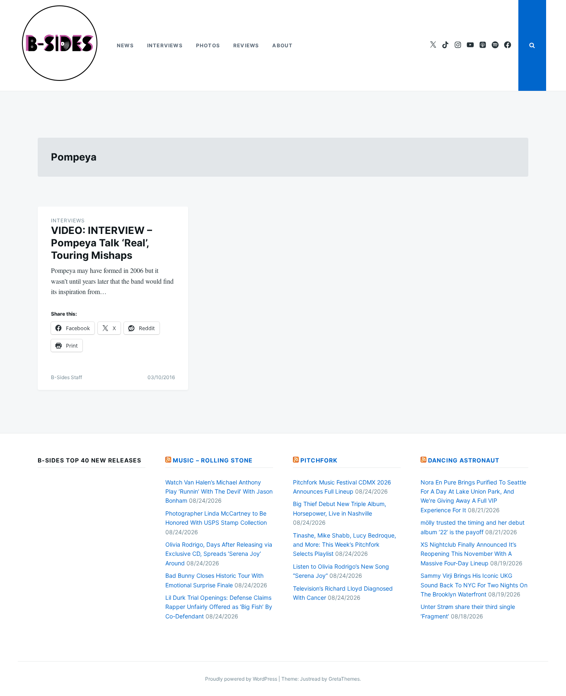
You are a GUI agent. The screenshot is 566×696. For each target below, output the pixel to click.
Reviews (246, 45)
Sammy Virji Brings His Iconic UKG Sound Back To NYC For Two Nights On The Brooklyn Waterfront (474, 585)
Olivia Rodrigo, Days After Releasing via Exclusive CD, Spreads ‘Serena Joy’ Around (218, 554)
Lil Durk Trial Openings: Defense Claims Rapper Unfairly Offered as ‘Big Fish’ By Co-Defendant (218, 607)
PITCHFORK (319, 460)
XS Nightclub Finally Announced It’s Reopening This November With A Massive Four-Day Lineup (468, 554)
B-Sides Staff (66, 377)
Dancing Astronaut (463, 460)
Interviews (165, 45)
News (125, 45)
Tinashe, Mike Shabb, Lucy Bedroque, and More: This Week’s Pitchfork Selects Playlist (344, 544)
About (282, 45)
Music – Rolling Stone (213, 460)
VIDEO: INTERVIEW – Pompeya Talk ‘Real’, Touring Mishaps (101, 242)
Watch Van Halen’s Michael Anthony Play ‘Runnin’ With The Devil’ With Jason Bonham (219, 491)
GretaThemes (344, 679)
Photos (208, 45)
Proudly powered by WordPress (241, 679)
